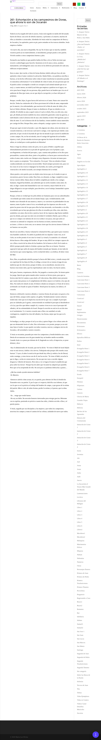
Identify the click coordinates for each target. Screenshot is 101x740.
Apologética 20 (82, 213)
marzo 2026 (81, 94)
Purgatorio (80, 594)
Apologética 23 (82, 224)
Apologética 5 (82, 247)
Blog (75, 8)
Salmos (79, 620)
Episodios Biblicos (83, 337)
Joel (78, 462)
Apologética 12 (82, 180)
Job (78, 458)
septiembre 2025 (83, 112)
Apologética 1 (82, 169)
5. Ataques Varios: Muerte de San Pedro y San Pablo (83, 35)
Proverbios (81, 591)
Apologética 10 (82, 173)
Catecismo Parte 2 (83, 284)
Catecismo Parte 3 (83, 287)
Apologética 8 (82, 258)
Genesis (80, 393)
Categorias (18, 8)
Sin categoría (81, 671)
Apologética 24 (82, 228)
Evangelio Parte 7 (83, 371)
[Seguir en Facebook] (83, 4)
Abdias (79, 147)
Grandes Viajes (82, 400)
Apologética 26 (82, 235)
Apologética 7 (82, 254)
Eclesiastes (81, 326)
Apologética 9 (82, 261)
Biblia (45, 8)
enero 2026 (81, 101)
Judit (78, 477)
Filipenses (80, 385)
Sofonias (80, 681)
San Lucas (80, 639)
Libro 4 (79, 518)
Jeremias (80, 454)
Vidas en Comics (83, 700)
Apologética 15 (82, 191)
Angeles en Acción (83, 162)
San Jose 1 (80, 631)
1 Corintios (81, 130)
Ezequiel (80, 378)
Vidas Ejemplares (83, 696)
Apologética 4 (82, 243)
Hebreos (80, 408)
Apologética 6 (82, 250)
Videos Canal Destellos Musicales (81, 706)
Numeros (80, 562)
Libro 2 (79, 511)
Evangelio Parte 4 (83, 360)
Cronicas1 (80, 298)
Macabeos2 (81, 537)
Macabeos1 (81, 533)
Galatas (79, 389)
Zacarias (80, 713)
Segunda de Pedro (83, 657)
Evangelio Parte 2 (83, 352)
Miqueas (80, 551)
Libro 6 (79, 526)
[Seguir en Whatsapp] (78, 4)
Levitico (80, 497)
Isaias (79, 451)
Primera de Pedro (83, 577)
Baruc (79, 265)
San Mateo (80, 646)
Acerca (38, 8)
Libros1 (79, 530)
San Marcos (81, 643)
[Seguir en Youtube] (74, 4)
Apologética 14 (82, 187)
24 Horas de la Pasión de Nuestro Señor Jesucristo (83, 140)
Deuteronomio (82, 319)
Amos (79, 158)
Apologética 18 (82, 202)
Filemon (80, 382)
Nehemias (80, 558)
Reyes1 (79, 602)
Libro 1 (79, 507)
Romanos (80, 609)
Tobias (79, 693)
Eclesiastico (81, 330)
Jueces (79, 480)
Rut (78, 613)
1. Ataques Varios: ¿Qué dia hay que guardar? (83, 69)
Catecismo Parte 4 (83, 291)
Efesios (79, 334)
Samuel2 (80, 628)
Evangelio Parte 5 (83, 363)
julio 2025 (80, 120)
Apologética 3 (82, 239)
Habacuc (80, 404)
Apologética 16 (82, 195)
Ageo (79, 154)
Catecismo (54, 8)
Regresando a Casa (83, 598)
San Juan (80, 635)
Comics (81, 8)
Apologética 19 (82, 206)
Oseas (79, 566)
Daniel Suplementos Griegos (81, 312)
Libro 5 (79, 522)
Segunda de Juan (83, 654)
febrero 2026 (81, 97)
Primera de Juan (82, 573)
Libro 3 (79, 515)
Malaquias (80, 541)
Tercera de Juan (82, 685)
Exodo (79, 374)
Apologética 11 (82, 176)
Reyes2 (79, 606)
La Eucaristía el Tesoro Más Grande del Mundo (84, 487)
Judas (79, 473)
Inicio (32, 8)
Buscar (88, 20)
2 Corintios (81, 134)
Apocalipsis (81, 165)
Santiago (80, 650)
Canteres (80, 273)
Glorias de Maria (83, 397)
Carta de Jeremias (83, 276)
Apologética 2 (82, 210)
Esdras (79, 341)
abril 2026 (80, 90)
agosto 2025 (81, 116)
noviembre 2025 (82, 105)
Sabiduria (80, 617)
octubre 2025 (81, 109)
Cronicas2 (80, 302)
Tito (78, 689)
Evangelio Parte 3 (23, 26)
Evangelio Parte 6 (83, 367)
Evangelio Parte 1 (83, 348)
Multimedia (65, 8)
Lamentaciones (82, 493)
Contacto (33, 11)
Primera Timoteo (83, 587)
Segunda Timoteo (83, 668)
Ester (79, 345)
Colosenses (81, 295)
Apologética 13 (82, 184)
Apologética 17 (82, 199)
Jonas (79, 465)
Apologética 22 (82, 221)
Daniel (79, 306)
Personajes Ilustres (83, 569)
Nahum (79, 555)
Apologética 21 (82, 217)
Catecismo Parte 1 (83, 280)
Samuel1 (80, 624)
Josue (79, 469)
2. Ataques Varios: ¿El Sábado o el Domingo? (83, 78)
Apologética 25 (82, 232)
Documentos (81, 323)
